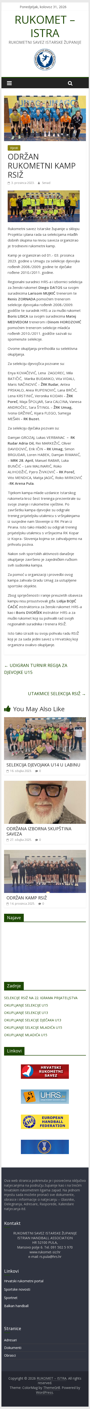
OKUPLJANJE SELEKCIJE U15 (26, 1005)
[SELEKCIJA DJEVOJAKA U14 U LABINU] (45, 720)
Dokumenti (12, 1347)
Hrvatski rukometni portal (23, 1281)
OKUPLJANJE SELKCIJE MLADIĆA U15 (33, 1027)
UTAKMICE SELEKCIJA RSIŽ (57, 693)
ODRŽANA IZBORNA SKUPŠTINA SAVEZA (38, 831)
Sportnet (11, 1297)
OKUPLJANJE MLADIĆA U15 (25, 1035)
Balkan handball (16, 1306)
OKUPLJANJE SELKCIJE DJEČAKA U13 (32, 1020)
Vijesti (14, 148)
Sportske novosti (17, 1289)
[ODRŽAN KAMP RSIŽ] (45, 852)
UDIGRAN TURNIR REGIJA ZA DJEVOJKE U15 (35, 668)
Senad (46, 183)
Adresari (10, 1340)
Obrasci (10, 1355)
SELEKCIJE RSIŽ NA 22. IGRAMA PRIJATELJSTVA (41, 998)
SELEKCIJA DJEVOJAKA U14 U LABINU (43, 765)
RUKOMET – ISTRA (45, 26)
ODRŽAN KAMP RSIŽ (26, 898)
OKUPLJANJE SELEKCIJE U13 (26, 1012)
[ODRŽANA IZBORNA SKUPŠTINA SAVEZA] (45, 783)
